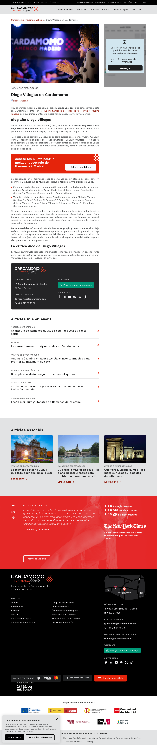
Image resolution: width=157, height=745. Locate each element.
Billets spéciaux (60, 606)
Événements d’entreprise (65, 610)
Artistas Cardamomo (23, 327)
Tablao (14, 602)
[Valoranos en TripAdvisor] (74, 297)
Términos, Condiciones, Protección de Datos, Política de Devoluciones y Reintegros (102, 738)
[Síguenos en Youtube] (69, 297)
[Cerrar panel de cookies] (57, 719)
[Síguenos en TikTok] (85, 297)
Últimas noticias (35, 20)
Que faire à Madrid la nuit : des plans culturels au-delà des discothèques (124, 473)
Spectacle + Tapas (21, 618)
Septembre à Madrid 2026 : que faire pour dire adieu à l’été (32, 471)
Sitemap (89, 741)
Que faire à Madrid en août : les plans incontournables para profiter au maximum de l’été (78, 473)
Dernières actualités (62, 622)
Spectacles (82, 9)
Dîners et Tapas (120, 9)
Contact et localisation (23, 622)
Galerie (105, 9)
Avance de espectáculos (25, 88)
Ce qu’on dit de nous (63, 602)
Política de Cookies (74, 741)
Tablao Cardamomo (22, 382)
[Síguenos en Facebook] (59, 297)
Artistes (95, 9)
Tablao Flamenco (65, 9)
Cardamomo (17, 20)
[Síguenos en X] (79, 297)
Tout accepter (15, 737)
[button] (13, 517)
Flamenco (16, 342)
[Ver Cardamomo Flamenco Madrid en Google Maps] (125, 587)
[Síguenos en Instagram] (64, 297)
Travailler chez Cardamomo (66, 618)
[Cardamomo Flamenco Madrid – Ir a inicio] (20, 9)
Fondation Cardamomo (64, 614)
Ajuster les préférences (40, 737)
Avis (133, 9)
